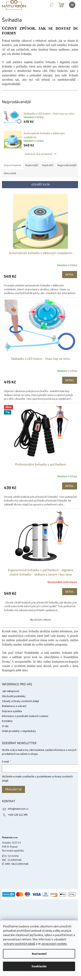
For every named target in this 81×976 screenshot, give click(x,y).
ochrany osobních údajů (19, 944)
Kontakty (7, 721)
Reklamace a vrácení (14, 706)
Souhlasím (39, 966)
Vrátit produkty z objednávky (19, 731)
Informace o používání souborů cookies (25, 716)
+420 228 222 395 (18, 815)
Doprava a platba (12, 711)
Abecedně (10, 173)
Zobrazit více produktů (38, 153)
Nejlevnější (31, 165)
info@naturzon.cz (18, 809)
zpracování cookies (54, 944)
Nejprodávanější (66, 165)
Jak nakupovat (10, 691)
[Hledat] (51, 5)
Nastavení (39, 954)
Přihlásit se (13, 789)
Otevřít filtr (40, 184)
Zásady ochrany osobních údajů (20, 701)
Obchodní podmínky (14, 696)
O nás (5, 726)
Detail (69, 274)
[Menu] (72, 5)
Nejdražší (47, 165)
